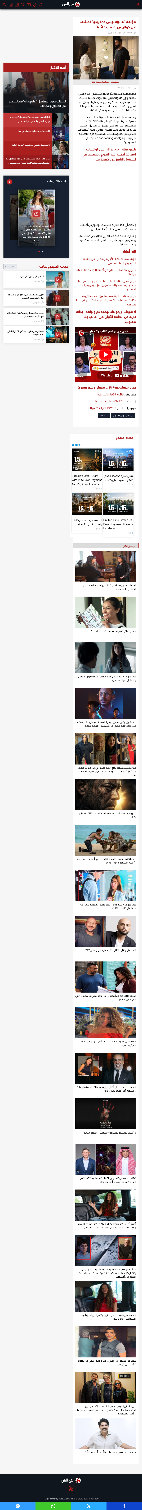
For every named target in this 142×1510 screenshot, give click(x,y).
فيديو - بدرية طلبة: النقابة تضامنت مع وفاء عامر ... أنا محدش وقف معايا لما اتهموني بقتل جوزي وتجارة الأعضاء (107, 285)
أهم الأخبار (58, 67)
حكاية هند (104, 415)
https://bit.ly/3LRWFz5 (102, 408)
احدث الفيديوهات (39, 266)
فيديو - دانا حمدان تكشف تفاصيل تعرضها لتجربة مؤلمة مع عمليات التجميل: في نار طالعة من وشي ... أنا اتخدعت (106, 300)
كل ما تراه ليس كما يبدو (123, 415)
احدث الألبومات (56, 181)
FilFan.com (93, 1498)
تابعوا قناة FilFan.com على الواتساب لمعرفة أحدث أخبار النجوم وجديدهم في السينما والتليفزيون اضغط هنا (109, 154)
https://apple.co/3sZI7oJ (110, 401)
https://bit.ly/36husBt (110, 394)
